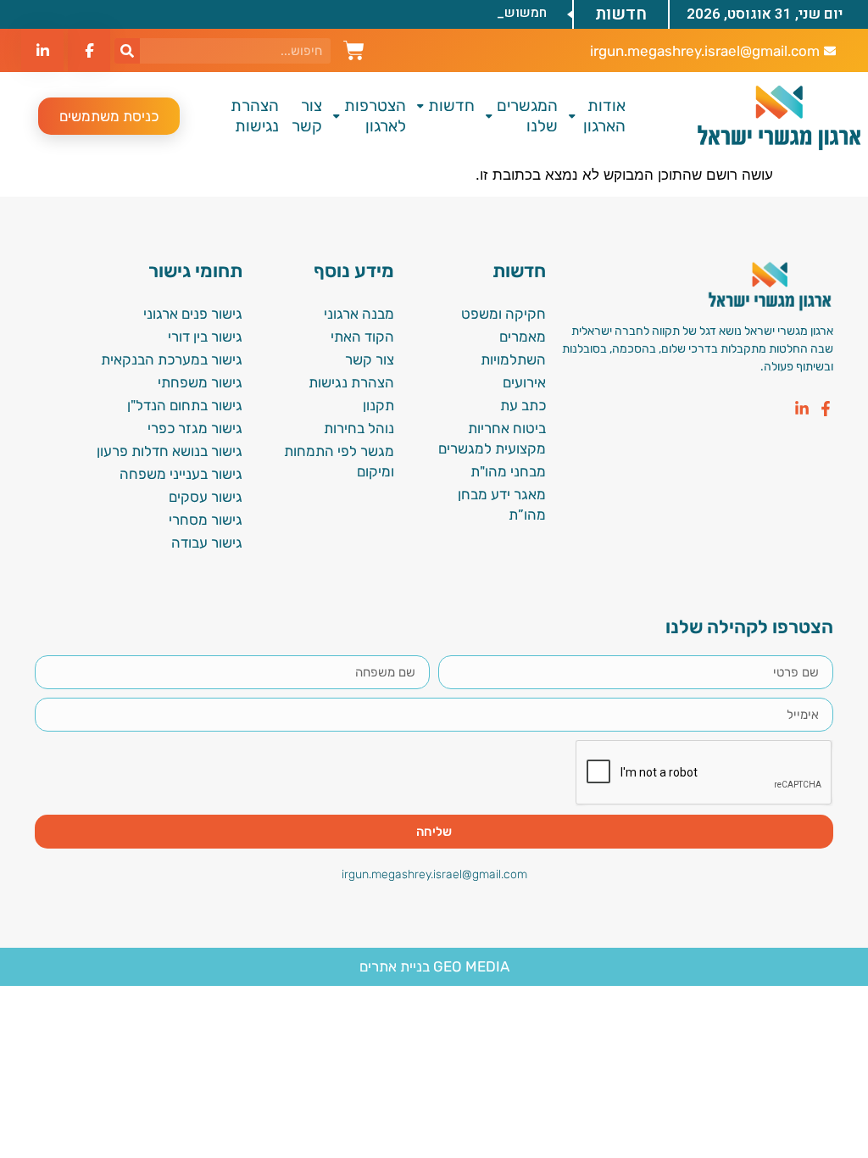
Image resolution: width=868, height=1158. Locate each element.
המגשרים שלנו (527, 116)
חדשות (451, 105)
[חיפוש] (127, 51)
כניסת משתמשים (109, 116)
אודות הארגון (604, 116)
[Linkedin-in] (802, 408)
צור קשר (307, 116)
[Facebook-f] (825, 408)
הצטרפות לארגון (375, 116)
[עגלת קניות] (353, 48)
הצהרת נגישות (255, 116)
